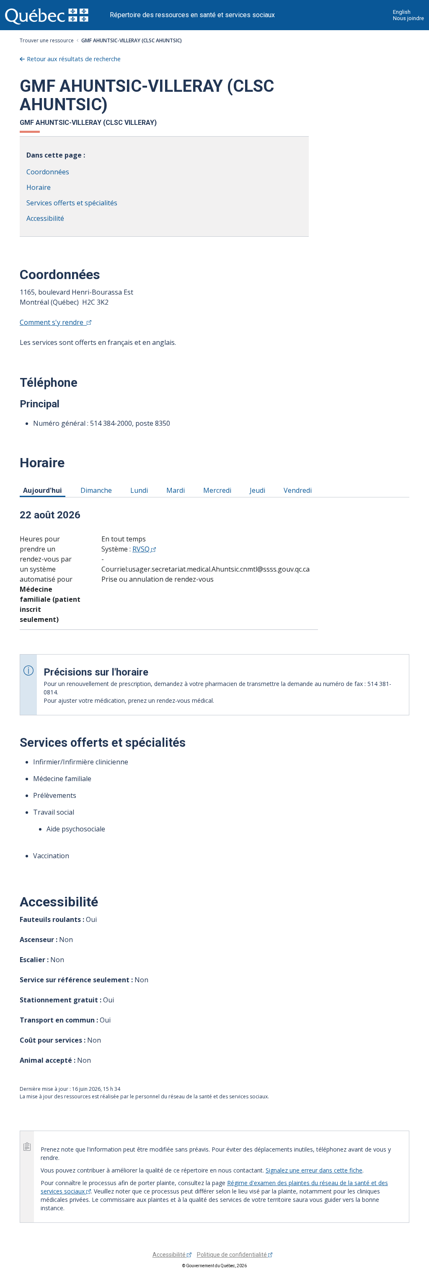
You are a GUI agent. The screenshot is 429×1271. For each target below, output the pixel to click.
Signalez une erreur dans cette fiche (314, 1170)
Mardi (177, 490)
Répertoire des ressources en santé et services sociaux (192, 15)
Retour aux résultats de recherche (74, 59)
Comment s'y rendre (53, 322)
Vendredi (299, 490)
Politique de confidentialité (232, 1254)
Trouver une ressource (47, 40)
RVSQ (141, 549)
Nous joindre (408, 18)
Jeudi (259, 490)
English (402, 12)
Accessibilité (45, 218)
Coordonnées (47, 171)
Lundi (140, 490)
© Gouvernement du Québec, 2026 (214, 1265)
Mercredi (219, 490)
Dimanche (97, 490)
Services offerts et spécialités (71, 202)
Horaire (38, 187)
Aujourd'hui (44, 490)
